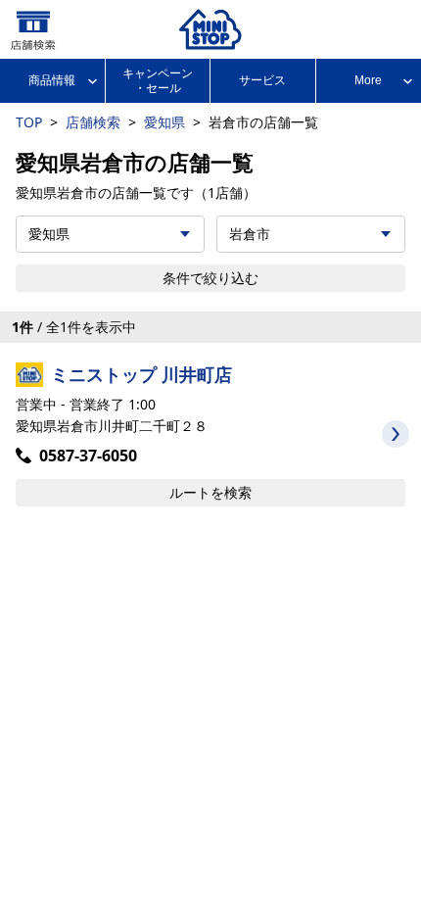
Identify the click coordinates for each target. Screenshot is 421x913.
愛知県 (164, 122)
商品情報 (51, 80)
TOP (29, 122)
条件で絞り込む (210, 277)
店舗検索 (93, 122)
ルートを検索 (210, 492)
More (368, 80)
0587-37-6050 (88, 455)
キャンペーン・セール (157, 80)
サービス (262, 80)
